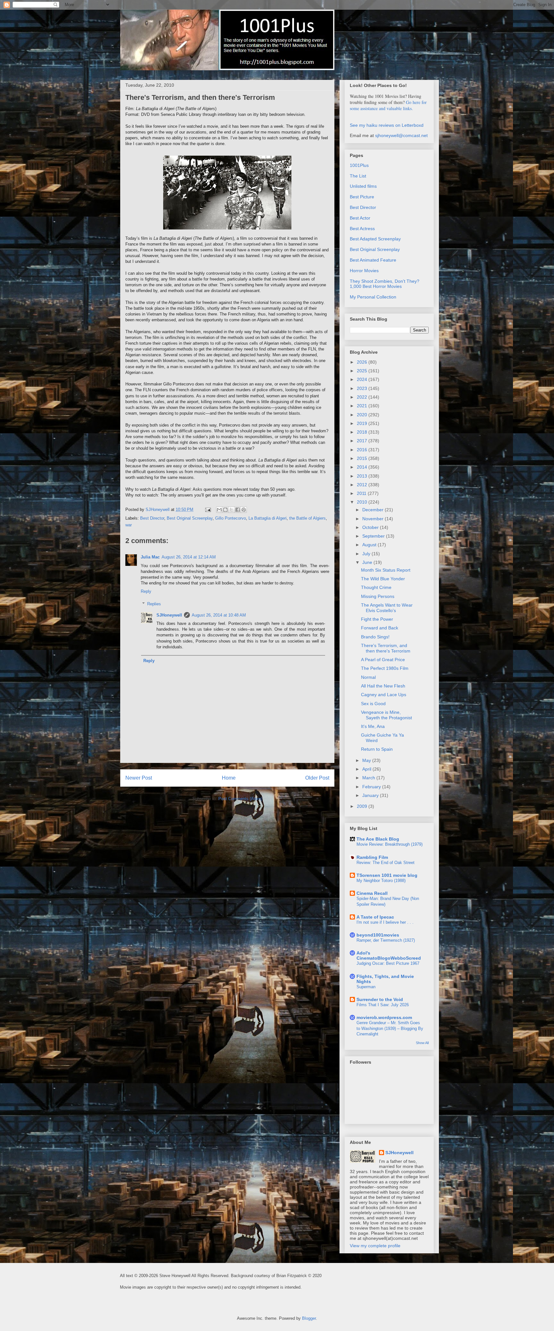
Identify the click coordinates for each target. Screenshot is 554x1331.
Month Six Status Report (385, 570)
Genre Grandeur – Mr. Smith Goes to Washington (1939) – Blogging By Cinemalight (390, 1028)
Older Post (317, 778)
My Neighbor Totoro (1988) (381, 880)
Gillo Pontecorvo (230, 518)
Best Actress (362, 228)
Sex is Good (373, 703)
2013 (362, 476)
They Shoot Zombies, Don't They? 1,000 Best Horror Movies (384, 284)
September (374, 536)
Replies (154, 603)
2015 (362, 458)
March (369, 777)
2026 (362, 362)
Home (229, 778)
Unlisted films (363, 186)
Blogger (309, 1318)
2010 (362, 502)
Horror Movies (364, 270)
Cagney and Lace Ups (383, 694)
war (128, 525)
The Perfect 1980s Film (384, 668)
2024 (362, 379)
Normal (368, 677)
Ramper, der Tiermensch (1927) (386, 940)
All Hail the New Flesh (383, 685)
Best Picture (362, 196)
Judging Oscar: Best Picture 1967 (388, 963)
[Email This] (219, 509)
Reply (146, 591)
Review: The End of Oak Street (386, 862)
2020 (362, 414)
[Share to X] (231, 509)
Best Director (152, 518)
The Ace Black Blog (378, 839)
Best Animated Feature (373, 260)
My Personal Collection (373, 296)
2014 (362, 467)
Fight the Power (377, 619)
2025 (362, 370)
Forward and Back (379, 627)
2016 (362, 449)
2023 (362, 388)
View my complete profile (375, 1245)
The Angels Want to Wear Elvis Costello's (387, 607)
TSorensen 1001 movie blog (387, 875)
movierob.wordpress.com (384, 1017)
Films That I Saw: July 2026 (383, 1004)
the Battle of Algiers (307, 518)
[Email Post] (207, 509)
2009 (362, 806)
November (373, 518)
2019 (362, 423)
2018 (362, 432)
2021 (362, 405)
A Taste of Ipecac (375, 917)
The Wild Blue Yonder (383, 578)
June (368, 562)
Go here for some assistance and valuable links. (388, 105)
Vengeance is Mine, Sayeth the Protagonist (386, 715)
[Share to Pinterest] (243, 509)
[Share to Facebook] (237, 509)
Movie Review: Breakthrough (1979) (390, 844)
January (371, 795)
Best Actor (360, 217)
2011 (362, 493)
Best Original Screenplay (190, 518)
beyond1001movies (378, 935)
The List (358, 175)
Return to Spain (377, 749)
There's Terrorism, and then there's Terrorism (385, 648)
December (373, 509)
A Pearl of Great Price (383, 659)
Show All (422, 1043)
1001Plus (359, 165)
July (367, 553)
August (370, 544)
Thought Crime (376, 587)
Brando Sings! (375, 636)
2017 (362, 440)
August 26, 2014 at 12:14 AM (189, 557)
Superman (366, 986)
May (367, 760)
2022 (362, 397)
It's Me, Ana (373, 726)
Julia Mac (150, 557)
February (372, 786)
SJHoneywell (169, 615)
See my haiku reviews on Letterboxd (387, 125)
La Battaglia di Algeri (267, 518)
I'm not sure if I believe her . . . (385, 922)
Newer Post (138, 778)
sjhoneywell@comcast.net (401, 135)
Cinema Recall (372, 893)
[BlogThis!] (225, 509)
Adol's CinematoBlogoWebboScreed (389, 955)
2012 (362, 484)
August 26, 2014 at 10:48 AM (219, 615)
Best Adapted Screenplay (375, 238)
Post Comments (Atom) (240, 798)
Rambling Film (372, 857)
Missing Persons (377, 596)
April (367, 769)
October (371, 527)
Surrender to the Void (380, 999)
